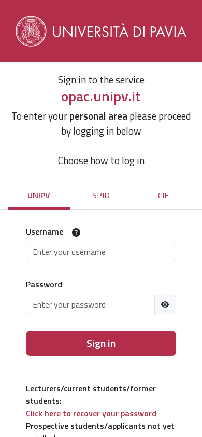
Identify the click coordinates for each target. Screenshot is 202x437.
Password (44, 284)
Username (44, 231)
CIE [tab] (163, 195)
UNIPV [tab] (38, 195)
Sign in (101, 343)
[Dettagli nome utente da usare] (76, 232)
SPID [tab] (101, 195)
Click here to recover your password (91, 413)
